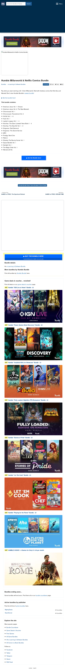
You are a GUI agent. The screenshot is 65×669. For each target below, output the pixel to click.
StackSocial (33, 613)
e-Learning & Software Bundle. (16, 266)
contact (30, 668)
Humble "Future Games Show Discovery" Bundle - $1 (25, 325)
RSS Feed (9, 662)
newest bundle (29, 93)
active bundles (20, 606)
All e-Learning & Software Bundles (17, 640)
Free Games (10, 634)
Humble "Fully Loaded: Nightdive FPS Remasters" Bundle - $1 (28, 400)
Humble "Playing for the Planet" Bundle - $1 (22, 513)
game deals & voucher (25, 284)
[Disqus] (32, 225)
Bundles (3, 84)
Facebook (9, 650)
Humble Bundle (21, 273)
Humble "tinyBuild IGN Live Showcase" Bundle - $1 (24, 362)
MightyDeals (33, 610)
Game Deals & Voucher (13, 630)
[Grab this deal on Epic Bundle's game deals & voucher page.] (33, 306)
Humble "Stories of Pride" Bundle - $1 (20, 438)
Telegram (9, 656)
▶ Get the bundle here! (8, 98)
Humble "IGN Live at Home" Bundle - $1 (21, 288)
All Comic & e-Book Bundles (15, 643)
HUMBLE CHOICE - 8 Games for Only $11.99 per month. (26, 550)
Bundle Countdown (12, 627)
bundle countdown (41, 595)
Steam (8, 659)
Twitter (8, 653)
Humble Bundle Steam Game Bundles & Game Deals (32, 185)
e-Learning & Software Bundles (16, 84)
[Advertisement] (32, 19)
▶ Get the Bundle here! (33, 158)
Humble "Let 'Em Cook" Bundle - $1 (19, 475)
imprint (34, 668)
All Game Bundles (12, 637)
